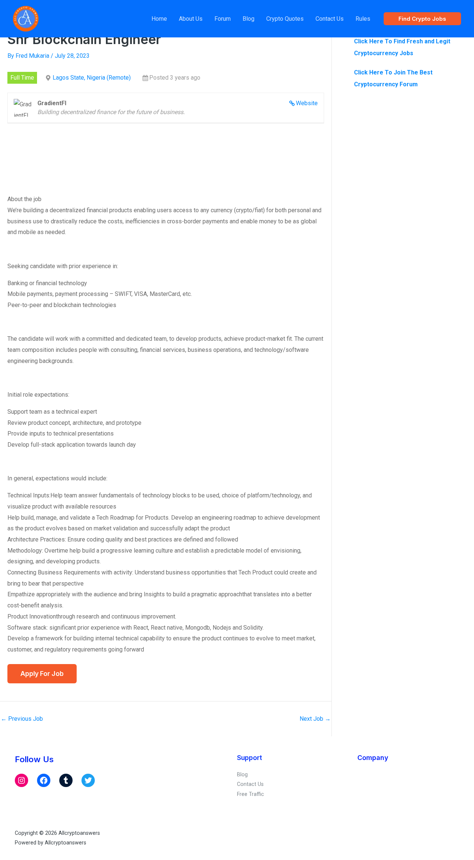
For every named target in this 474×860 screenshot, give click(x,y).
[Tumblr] (66, 780)
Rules (363, 18)
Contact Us (330, 18)
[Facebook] (43, 780)
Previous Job (22, 719)
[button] (422, 18)
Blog (248, 18)
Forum (222, 18)
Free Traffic (250, 794)
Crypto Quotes (285, 18)
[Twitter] (88, 780)
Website (307, 103)
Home (159, 18)
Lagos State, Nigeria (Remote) (92, 77)
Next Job (315, 719)
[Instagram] (21, 780)
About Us (191, 18)
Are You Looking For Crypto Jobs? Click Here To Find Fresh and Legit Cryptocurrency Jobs (402, 41)
